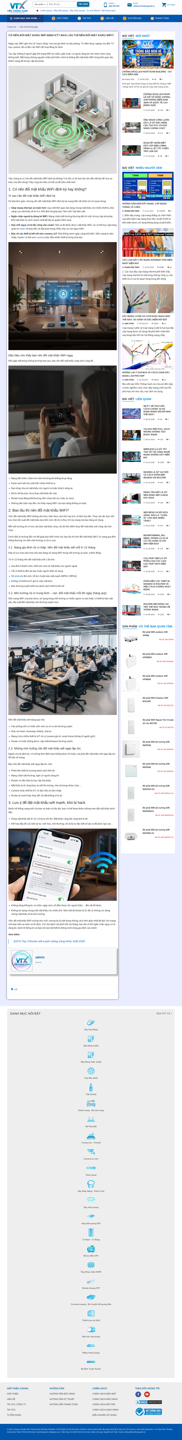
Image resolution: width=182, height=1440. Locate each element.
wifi (15, 989)
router (22, 229)
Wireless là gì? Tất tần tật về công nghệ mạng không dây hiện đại (156, 453)
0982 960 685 (114, 6)
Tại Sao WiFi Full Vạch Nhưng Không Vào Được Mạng (156, 432)
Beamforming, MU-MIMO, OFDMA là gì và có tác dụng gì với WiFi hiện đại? (155, 539)
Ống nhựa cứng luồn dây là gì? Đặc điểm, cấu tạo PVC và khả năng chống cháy (156, 124)
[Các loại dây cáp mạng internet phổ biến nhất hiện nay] (148, 242)
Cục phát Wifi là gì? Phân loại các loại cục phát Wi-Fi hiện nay (155, 562)
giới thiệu (62, 18)
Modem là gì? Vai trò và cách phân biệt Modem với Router (155, 475)
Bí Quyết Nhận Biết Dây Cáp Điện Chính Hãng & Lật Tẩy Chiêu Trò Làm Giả (156, 147)
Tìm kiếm (83, 4)
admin (40, 957)
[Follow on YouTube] (147, 1394)
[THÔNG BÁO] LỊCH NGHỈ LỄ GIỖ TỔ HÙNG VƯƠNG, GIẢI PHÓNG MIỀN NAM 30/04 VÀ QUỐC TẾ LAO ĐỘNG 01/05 (157, 99)
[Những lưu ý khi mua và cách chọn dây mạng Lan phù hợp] (148, 354)
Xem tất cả (163, 1013)
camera (40, 237)
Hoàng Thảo (129, 79)
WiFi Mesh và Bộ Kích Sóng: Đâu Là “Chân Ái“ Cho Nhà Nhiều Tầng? (155, 516)
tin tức (86, 18)
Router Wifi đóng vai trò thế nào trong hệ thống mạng (156, 607)
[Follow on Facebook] (138, 1394)
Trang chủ (11, 27)
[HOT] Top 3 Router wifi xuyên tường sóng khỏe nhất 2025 (49, 941)
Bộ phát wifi (17, 576)
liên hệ (109, 18)
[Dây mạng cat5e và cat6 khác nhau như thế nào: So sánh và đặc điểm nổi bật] (148, 298)
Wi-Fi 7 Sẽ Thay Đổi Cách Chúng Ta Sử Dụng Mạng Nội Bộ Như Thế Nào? (157, 410)
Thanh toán (162, 18)
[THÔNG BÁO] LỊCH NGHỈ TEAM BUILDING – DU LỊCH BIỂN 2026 (146, 73)
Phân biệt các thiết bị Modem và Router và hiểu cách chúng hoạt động (157, 585)
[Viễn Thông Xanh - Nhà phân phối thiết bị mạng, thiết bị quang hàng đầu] (17, 7)
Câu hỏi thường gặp (29, 27)
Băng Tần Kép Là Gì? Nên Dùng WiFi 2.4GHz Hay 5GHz (155, 495)
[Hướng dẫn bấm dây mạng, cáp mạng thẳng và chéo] (148, 186)
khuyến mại (134, 18)
